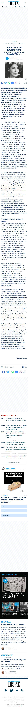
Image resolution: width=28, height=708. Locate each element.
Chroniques (7, 655)
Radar (16, 6)
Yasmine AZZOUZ (13, 57)
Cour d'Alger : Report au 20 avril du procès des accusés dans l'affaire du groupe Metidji (16, 427)
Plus (25, 469)
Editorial (6, 622)
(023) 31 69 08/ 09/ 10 (17, 700)
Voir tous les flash (14, 462)
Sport (25, 6)
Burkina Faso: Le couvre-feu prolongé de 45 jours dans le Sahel (16, 419)
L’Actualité (4, 6)
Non (4, 511)
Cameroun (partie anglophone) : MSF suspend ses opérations (15, 443)
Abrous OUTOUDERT (9, 647)
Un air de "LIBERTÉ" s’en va (12, 624)
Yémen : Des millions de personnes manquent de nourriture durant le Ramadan (16, 449)
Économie (11, 6)
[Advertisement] (14, 24)
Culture (21, 6)
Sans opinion (6, 515)
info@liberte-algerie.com (15, 702)
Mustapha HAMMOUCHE (10, 671)
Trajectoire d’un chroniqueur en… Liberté (13, 660)
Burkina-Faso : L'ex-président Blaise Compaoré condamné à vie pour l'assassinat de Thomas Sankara (16, 435)
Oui (3, 506)
